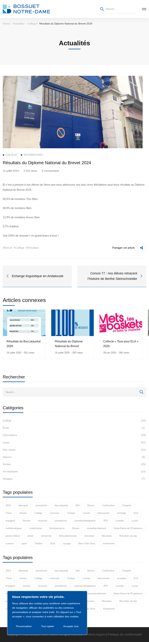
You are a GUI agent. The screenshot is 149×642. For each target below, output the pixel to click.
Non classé (74, 449)
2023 (8, 505)
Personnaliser (24, 626)
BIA (78, 505)
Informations (74, 435)
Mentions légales (95, 634)
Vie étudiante (74, 471)
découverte (103, 513)
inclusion (42, 520)
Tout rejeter (47, 626)
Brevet (90, 505)
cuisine (86, 513)
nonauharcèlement (96, 528)
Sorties (74, 464)
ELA (136, 513)
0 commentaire (50, 170)
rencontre (89, 536)
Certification (108, 505)
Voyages (74, 478)
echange (121, 513)
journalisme (61, 520)
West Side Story (86, 543)
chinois (23, 513)
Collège (31, 23)
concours (54, 513)
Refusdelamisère (68, 536)
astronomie (41, 505)
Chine (9, 513)
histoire (26, 520)
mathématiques (14, 528)
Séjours (74, 456)
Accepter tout (70, 626)
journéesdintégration (85, 520)
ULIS (52, 543)
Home (6, 23)
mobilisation (35, 528)
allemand (23, 505)
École (74, 427)
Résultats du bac (128, 536)
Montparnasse (57, 528)
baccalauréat (61, 505)
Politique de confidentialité (125, 634)
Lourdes (120, 520)
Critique (71, 513)
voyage (67, 543)
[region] (47, 613)
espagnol (10, 520)
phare (30, 536)
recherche (46, 536)
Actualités (18, 23)
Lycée (74, 442)
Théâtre (38, 543)
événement (109, 543)
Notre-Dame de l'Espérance (128, 528)
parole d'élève (13, 536)
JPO (105, 520)
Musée (75, 528)
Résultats (107, 536)
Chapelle (126, 505)
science (10, 543)
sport (24, 543)
